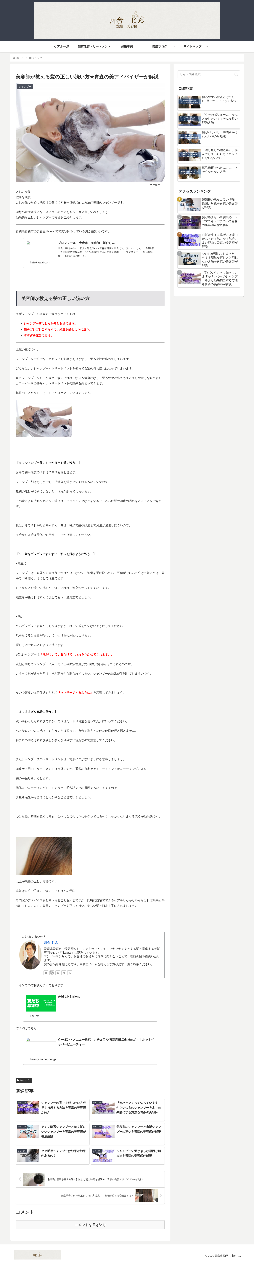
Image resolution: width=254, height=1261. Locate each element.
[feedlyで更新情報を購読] (63, 972)
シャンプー (25, 1080)
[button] (236, 74)
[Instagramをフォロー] (51, 972)
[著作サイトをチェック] (46, 972)
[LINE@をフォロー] (57, 972)
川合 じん (51, 942)
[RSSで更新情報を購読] (69, 972)
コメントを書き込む (90, 1225)
